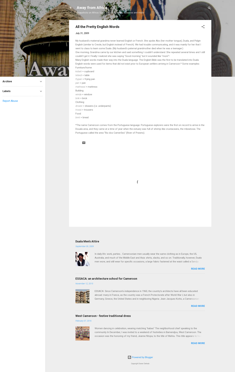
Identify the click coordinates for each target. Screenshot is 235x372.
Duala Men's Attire (87, 241)
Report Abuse (10, 100)
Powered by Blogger (142, 357)
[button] (203, 27)
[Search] (209, 9)
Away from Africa (92, 7)
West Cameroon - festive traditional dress (103, 316)
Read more (198, 268)
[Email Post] (84, 143)
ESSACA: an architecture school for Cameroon (106, 278)
